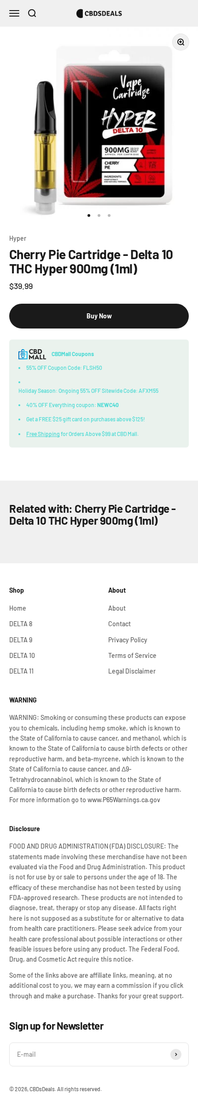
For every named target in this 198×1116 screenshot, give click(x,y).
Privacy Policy (127, 640)
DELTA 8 (20, 624)
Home (17, 608)
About (117, 608)
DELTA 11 (21, 671)
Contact (119, 624)
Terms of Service (132, 655)
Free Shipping (43, 434)
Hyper (17, 238)
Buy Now (99, 316)
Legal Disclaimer (132, 671)
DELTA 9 (20, 640)
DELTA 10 (22, 655)
